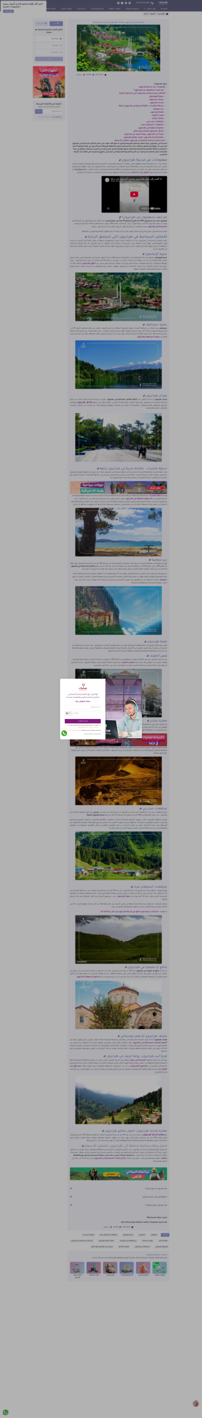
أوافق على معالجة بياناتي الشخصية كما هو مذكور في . (82, 726)
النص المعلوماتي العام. (74, 730)
